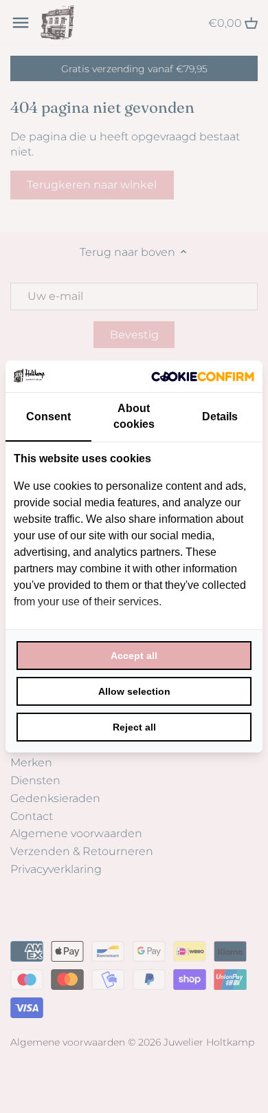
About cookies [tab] (134, 415)
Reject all (134, 727)
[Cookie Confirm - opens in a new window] (202, 376)
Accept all (134, 655)
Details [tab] (220, 416)
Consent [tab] (48, 416)
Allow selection (134, 691)
